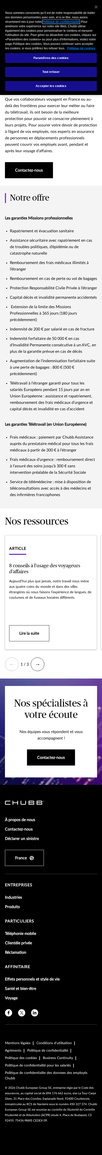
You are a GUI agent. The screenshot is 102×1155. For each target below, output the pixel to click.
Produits (12, 907)
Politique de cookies (81, 48)
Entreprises (18, 885)
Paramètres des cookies (51, 58)
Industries (13, 897)
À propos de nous (20, 820)
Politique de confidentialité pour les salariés (38, 1065)
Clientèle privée (18, 943)
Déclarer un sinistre (22, 839)
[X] (21, 1012)
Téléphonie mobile (20, 934)
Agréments (13, 1050)
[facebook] (8, 1012)
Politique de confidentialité (47, 1050)
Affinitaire (17, 967)
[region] (51, 47)
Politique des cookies (21, 1058)
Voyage (11, 998)
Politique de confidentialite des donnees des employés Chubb (46, 1075)
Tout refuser (51, 72)
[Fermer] (96, 6)
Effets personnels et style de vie (32, 979)
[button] (12, 664)
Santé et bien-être (20, 989)
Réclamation (15, 952)
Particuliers (19, 921)
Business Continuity (58, 1058)
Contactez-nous (19, 829)
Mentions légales (17, 1043)
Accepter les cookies (51, 86)
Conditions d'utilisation (54, 1043)
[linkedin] (34, 1012)
